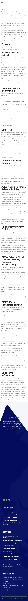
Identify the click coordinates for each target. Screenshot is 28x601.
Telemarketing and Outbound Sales (12, 540)
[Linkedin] (6, 500)
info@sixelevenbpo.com (12, 584)
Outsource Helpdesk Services (11, 556)
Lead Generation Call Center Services (10, 536)
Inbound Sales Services (9, 554)
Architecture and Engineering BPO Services (12, 523)
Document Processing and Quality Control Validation (12, 565)
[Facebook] (4, 500)
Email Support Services (9, 548)
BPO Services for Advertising (11, 517)
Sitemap (23, 598)
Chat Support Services (9, 545)
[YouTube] (9, 500)
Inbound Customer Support (10, 559)
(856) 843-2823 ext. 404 (11, 590)
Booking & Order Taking (9, 543)
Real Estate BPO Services (10, 520)
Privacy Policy (5, 598)
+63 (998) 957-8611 (14, 586)
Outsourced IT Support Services (11, 512)
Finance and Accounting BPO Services (13, 514)
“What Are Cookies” (8, 183)
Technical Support (8, 551)
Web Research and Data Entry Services (13, 562)
